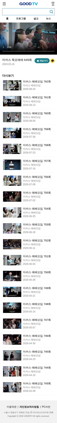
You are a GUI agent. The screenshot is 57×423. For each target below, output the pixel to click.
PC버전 (46, 407)
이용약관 (11, 407)
